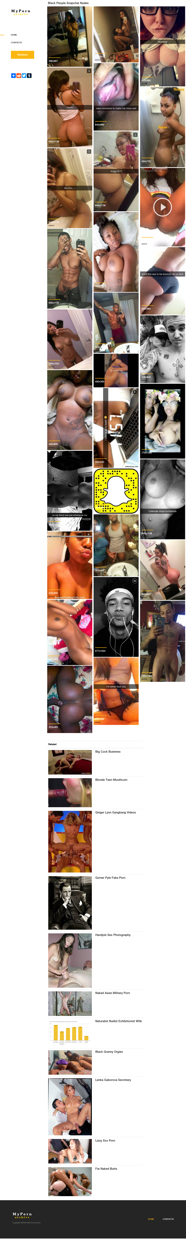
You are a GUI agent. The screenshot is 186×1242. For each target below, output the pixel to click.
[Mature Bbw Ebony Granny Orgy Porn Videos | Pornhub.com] (70, 1062)
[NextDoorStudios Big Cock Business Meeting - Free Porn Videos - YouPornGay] (70, 762)
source (51, 64)
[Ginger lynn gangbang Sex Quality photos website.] (70, 841)
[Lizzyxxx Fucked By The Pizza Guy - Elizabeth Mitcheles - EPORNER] (70, 1151)
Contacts (16, 43)
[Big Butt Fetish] (70, 1181)
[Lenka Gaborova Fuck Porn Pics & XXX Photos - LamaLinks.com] (70, 1107)
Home (14, 35)
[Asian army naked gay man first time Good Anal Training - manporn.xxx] (70, 1003)
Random (22, 54)
